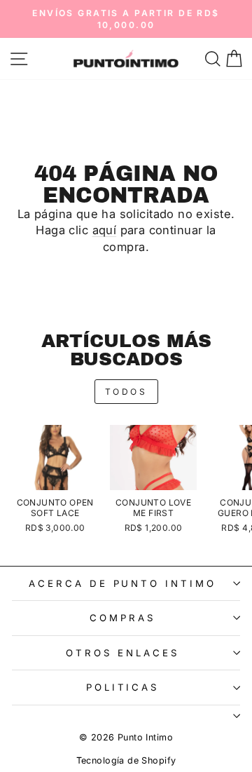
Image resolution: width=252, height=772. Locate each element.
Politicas (123, 687)
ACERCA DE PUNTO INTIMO (122, 583)
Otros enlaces (122, 652)
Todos (126, 391)
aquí (104, 230)
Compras (122, 617)
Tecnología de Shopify (126, 760)
